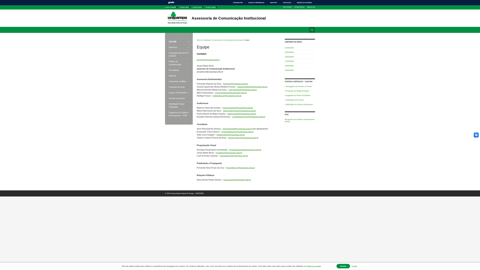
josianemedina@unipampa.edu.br (252, 87)
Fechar (354, 266)
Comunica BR (237, 3)
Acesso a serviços (177, 98)
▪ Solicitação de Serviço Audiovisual (299, 104)
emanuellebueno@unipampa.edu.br (238, 132)
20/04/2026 (289, 52)
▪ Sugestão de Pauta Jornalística (297, 95)
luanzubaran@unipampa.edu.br (234, 156)
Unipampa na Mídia (177, 81)
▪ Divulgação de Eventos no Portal (298, 86)
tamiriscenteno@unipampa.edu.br (243, 138)
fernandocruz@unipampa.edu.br (240, 168)
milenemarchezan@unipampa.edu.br (239, 111)
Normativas (174, 70)
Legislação (287, 3)
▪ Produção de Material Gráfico (297, 91)
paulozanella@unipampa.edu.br (241, 114)
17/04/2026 (289, 61)
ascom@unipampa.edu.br (208, 60)
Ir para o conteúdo (171, 7)
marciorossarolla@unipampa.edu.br (231, 93)
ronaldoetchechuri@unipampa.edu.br (248, 117)
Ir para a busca (198, 7)
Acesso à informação (256, 3)
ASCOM (172, 42)
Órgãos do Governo (304, 3)
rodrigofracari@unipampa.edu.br (227, 96)
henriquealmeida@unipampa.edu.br (245, 150)
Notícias (172, 76)
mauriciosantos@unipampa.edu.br (237, 108)
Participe (273, 3)
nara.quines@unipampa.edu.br (237, 180)
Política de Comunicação (175, 63)
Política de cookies (313, 266)
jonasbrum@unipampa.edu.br (229, 153)
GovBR (171, 2)
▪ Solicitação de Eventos (294, 100)
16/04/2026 (289, 66)
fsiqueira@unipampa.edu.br (235, 84)
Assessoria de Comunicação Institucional (229, 18)
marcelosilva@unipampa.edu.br (243, 90)
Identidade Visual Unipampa (176, 105)
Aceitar (343, 266)
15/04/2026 (289, 70)
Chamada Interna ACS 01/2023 (179, 54)
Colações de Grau (177, 87)
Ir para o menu (185, 7)
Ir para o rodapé (211, 7)
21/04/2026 (289, 48)
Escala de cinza (299, 7)
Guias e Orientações (178, 93)
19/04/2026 (289, 57)
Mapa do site (311, 7)
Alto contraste (287, 7)
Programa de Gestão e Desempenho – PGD (179, 114)
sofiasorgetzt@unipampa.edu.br (231, 135)
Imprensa (173, 47)
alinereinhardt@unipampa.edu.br (237, 129)
